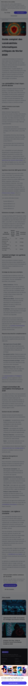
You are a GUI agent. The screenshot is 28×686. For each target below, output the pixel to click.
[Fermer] (26, 667)
